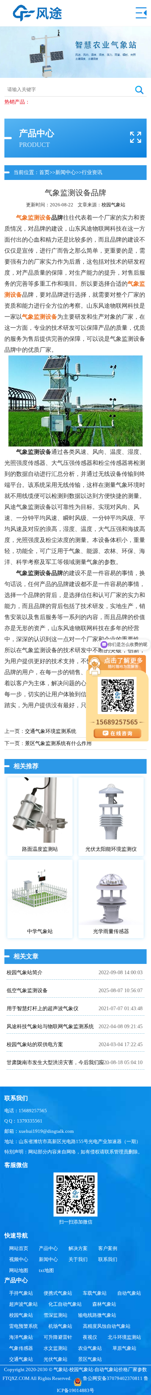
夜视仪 (90, 1337)
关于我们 (78, 1259)
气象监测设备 (33, 217)
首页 (44, 172)
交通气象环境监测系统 (50, 731)
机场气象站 (60, 1326)
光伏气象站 (55, 1359)
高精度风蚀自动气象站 (106, 1326)
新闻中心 (65, 172)
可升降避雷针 (58, 1337)
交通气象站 (21, 1359)
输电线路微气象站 (97, 1315)
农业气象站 (90, 1348)
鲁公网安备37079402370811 (113, 1378)
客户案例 (107, 1248)
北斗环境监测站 (124, 1337)
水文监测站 (55, 1348)
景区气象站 (90, 1359)
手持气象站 (21, 1293)
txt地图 (46, 1270)
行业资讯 (92, 172)
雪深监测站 (55, 1315)
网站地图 (18, 1270)
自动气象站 (129, 1293)
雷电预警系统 (23, 1326)
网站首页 (18, 1248)
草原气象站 (124, 1348)
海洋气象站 (21, 1337)
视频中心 (18, 1259)
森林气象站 (104, 1304)
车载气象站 (95, 1293)
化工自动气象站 (65, 1304)
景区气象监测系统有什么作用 (58, 743)
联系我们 (107, 1259)
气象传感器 (21, 1348)
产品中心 (48, 1248)
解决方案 (78, 1248)
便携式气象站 (58, 1293)
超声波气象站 (23, 1304)
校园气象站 (113, 204)
